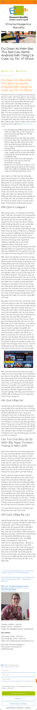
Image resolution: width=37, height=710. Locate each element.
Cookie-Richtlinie (11, 707)
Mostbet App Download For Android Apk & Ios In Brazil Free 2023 (18, 579)
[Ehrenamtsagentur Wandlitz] (18, 37)
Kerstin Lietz (8, 71)
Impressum (28, 707)
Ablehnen (18, 698)
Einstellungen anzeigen (18, 704)
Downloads (6, 679)
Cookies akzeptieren (18, 693)
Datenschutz (20, 707)
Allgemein (23, 71)
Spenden (5, 670)
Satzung (5, 675)
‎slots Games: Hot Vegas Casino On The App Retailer (17, 572)
